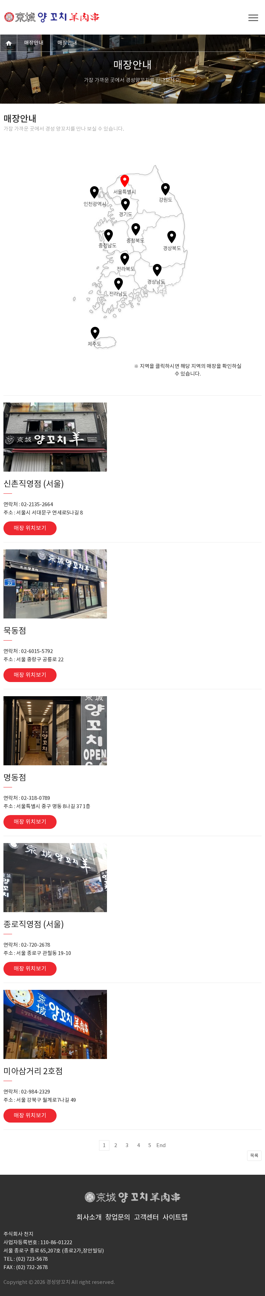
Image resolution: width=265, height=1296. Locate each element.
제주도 (95, 333)
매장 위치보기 (30, 528)
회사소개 (89, 1218)
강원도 (165, 189)
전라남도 (118, 284)
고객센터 (146, 1218)
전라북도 (124, 259)
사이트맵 (175, 1218)
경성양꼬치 (51, 17)
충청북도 (135, 229)
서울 (124, 181)
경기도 (125, 204)
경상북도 (171, 237)
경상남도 (157, 270)
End (161, 1145)
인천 (94, 192)
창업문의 (117, 1218)
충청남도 (108, 235)
